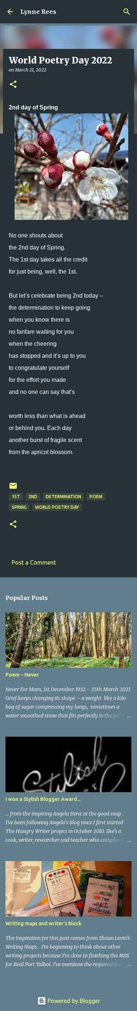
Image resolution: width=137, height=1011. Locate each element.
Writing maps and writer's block (43, 923)
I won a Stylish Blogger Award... (42, 799)
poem (96, 496)
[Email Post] (13, 488)
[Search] (126, 11)
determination (63, 496)
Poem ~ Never (22, 675)
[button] (13, 85)
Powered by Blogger (73, 1001)
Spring (19, 507)
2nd (32, 496)
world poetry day (57, 507)
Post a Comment (34, 562)
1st (16, 496)
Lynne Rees (38, 11)
